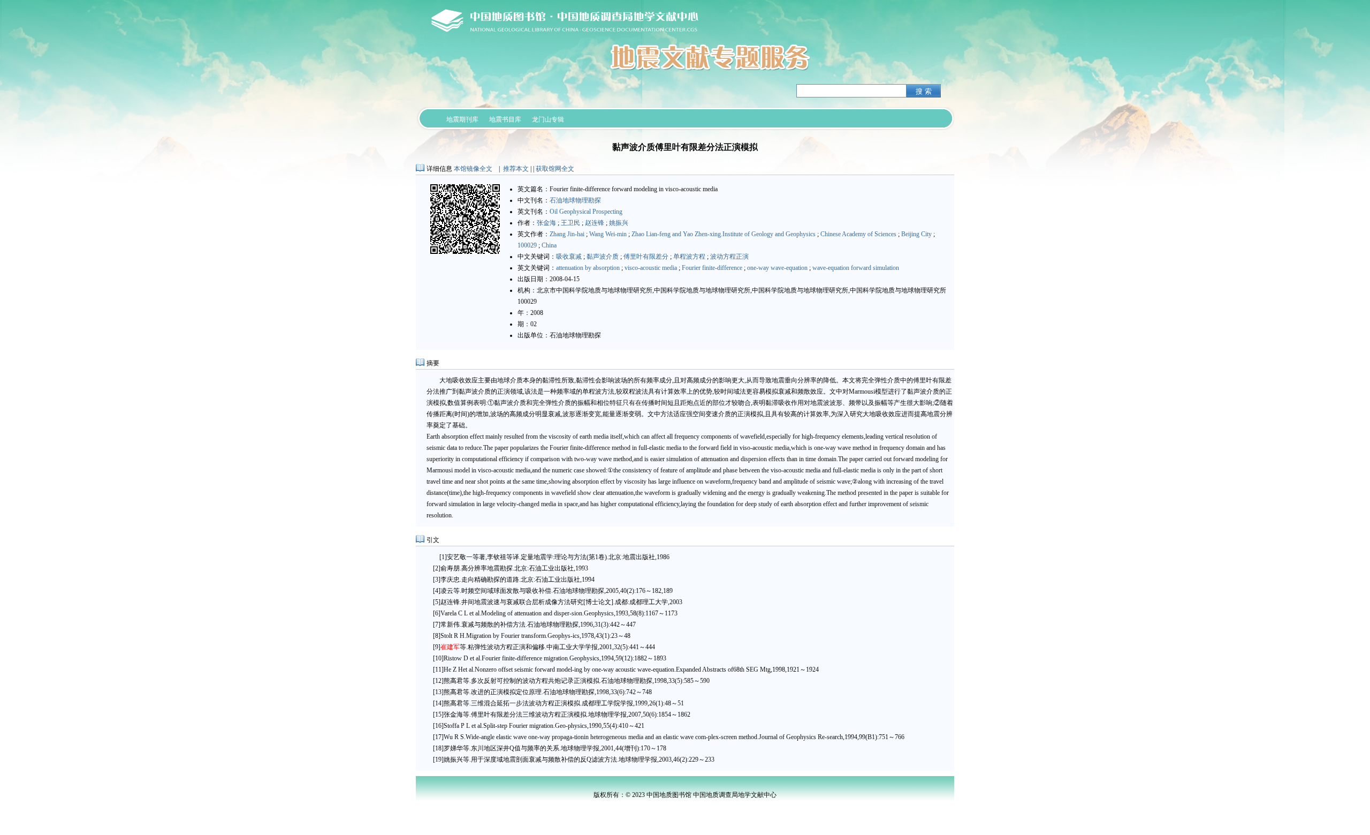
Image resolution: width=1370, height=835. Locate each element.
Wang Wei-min (608, 234)
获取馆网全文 (555, 168)
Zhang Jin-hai (567, 234)
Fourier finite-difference (712, 268)
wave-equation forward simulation (855, 268)
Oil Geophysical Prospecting (586, 211)
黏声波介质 (603, 256)
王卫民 (570, 223)
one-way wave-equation (777, 268)
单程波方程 (689, 256)
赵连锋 (594, 223)
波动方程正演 (729, 256)
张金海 (546, 223)
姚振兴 (618, 223)
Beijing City (916, 234)
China (549, 245)
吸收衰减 (569, 256)
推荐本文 (516, 168)
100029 (527, 245)
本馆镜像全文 (473, 168)
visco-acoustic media (651, 268)
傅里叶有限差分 (645, 256)
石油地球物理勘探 (575, 200)
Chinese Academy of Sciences (858, 234)
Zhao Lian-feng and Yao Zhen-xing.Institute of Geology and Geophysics (723, 234)
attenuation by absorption (588, 268)
